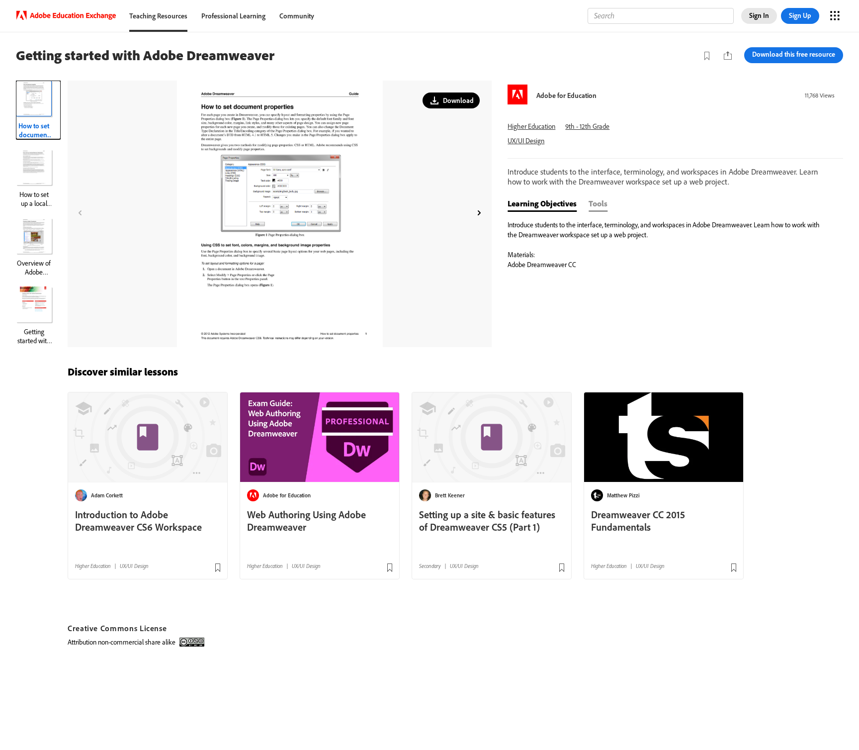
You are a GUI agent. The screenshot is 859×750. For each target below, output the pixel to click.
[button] (451, 100)
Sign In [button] (759, 15)
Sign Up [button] (800, 15)
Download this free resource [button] (793, 54)
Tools (598, 203)
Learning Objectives (542, 203)
